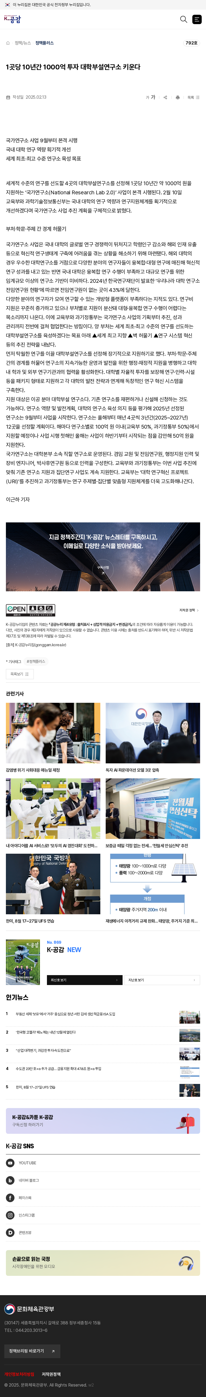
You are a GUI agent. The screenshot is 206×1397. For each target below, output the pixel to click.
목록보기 (16, 674)
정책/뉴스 (23, 43)
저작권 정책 (187, 610)
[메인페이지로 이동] (14, 19)
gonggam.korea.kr (50, 644)
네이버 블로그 (29, 1180)
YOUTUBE (27, 1163)
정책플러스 (44, 43)
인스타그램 (27, 1215)
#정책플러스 (36, 661)
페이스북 (25, 1197)
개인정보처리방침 (19, 1374)
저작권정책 (51, 1374)
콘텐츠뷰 (25, 1232)
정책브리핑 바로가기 (26, 1351)
